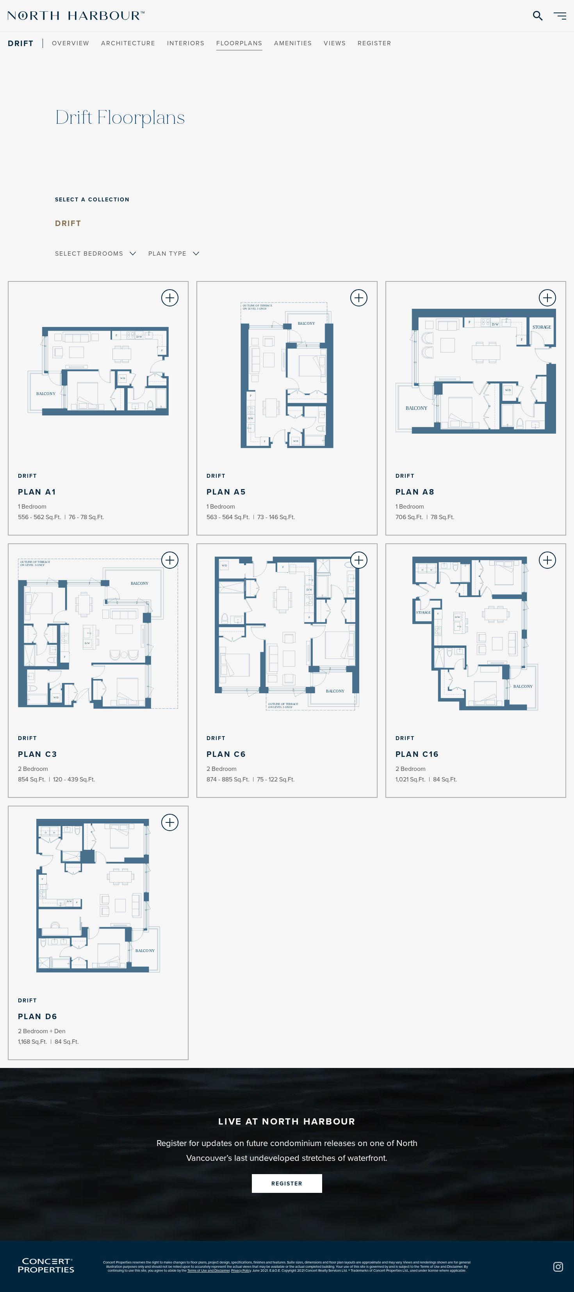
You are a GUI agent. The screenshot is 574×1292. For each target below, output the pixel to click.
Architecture (128, 43)
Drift (68, 223)
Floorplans (239, 43)
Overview (70, 43)
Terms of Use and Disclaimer (208, 1270)
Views (335, 43)
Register (375, 43)
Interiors (186, 43)
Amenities (293, 43)
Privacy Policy (241, 1270)
